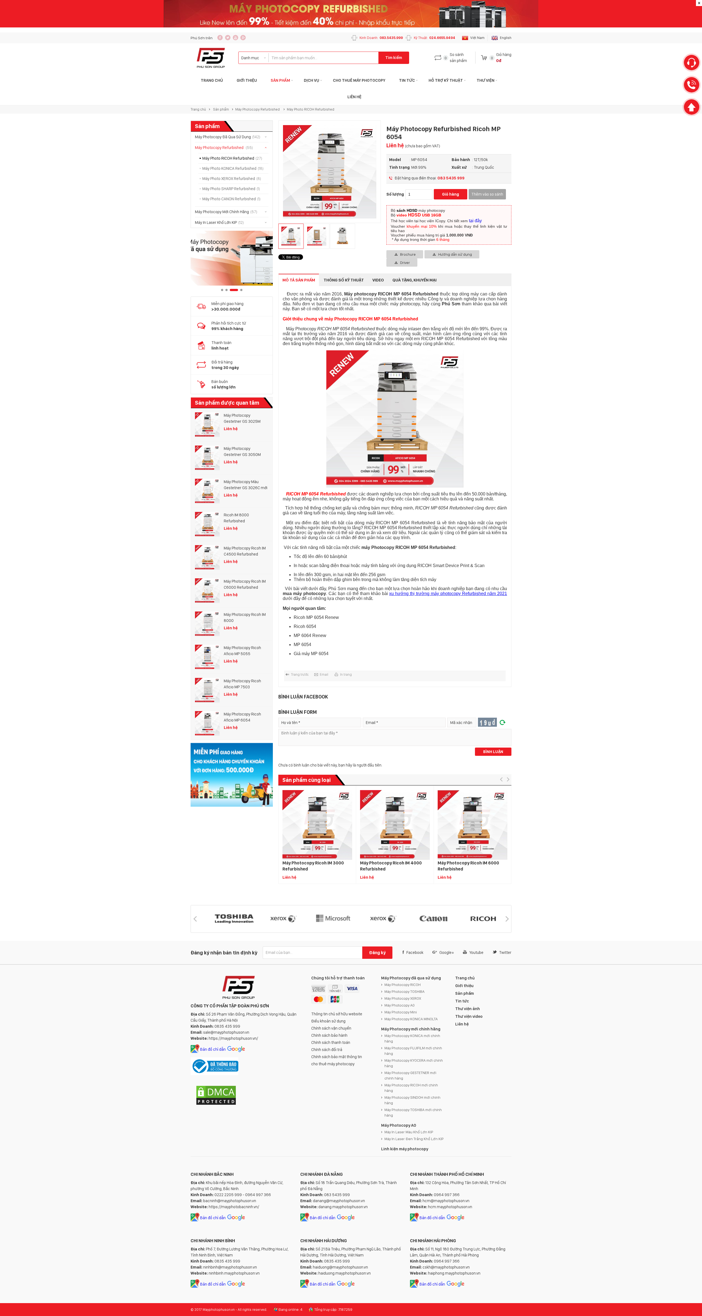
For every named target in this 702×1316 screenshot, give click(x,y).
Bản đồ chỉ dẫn (213, 1049)
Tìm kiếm (393, 57)
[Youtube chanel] (235, 37)
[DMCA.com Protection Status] (216, 1104)
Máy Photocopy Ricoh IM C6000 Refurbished (245, 584)
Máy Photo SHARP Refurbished (231, 188)
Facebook (414, 952)
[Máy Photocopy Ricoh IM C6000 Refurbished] (207, 590)
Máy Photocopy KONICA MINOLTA (411, 1019)
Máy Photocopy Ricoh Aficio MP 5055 (242, 650)
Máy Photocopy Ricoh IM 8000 (245, 617)
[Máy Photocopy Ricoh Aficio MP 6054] (207, 723)
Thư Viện (485, 80)
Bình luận (493, 751)
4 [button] (238, 290)
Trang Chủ (212, 80)
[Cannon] (445, 919)
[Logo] (211, 57)
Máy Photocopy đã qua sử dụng (411, 978)
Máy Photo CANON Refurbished (231, 198)
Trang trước (300, 674)
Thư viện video (469, 1016)
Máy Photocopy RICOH (402, 984)
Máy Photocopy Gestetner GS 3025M (242, 418)
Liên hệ (354, 96)
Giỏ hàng (450, 194)
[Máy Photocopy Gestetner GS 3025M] (207, 424)
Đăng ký (377, 952)
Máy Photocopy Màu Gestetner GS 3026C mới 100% (245, 485)
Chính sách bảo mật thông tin (336, 1056)
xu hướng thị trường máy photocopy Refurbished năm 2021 (448, 593)
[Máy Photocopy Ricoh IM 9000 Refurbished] (628, 825)
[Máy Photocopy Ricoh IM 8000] (207, 623)
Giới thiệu (247, 80)
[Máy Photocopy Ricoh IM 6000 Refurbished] (472, 825)
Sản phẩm (280, 80)
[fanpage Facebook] (220, 37)
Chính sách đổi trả (326, 1049)
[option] (232, 258)
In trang (346, 674)
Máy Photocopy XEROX (402, 998)
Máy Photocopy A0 (399, 1005)
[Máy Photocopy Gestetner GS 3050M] (207, 458)
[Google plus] (243, 37)
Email (324, 674)
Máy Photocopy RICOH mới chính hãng (411, 1088)
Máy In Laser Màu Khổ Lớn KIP (408, 1132)
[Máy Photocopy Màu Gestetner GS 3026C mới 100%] (207, 491)
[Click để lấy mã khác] (503, 722)
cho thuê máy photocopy (333, 1063)
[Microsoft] (246, 919)
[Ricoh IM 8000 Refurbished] (207, 524)
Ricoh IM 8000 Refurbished (236, 517)
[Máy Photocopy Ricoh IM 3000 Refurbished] (317, 825)
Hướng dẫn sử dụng (455, 254)
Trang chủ (198, 109)
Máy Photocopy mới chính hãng (410, 1029)
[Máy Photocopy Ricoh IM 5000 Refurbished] (162, 825)
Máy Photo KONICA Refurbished (233, 168)
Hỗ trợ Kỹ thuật (446, 80)
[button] (501, 779)
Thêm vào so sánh (487, 194)
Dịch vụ (311, 80)
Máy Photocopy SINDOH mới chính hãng (412, 1100)
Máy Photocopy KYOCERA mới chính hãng (413, 1063)
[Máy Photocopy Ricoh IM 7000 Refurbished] (550, 825)
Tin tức (407, 80)
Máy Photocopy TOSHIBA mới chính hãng (413, 1112)
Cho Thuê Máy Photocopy (359, 80)
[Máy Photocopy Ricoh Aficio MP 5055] (207, 657)
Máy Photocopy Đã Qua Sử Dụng (227, 136)
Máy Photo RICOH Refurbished (310, 109)
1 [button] (222, 290)
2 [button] (226, 290)
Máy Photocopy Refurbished (258, 109)
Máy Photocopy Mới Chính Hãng (226, 211)
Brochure (408, 254)
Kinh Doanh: (381, 38)
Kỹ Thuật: (434, 38)
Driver (405, 262)
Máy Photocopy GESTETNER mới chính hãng (410, 1075)
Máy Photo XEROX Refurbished (231, 178)
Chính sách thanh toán (330, 1042)
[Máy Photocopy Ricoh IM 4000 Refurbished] (395, 825)
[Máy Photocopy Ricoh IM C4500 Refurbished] (207, 557)
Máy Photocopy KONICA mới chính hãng (412, 1038)
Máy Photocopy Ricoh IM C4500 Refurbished (245, 551)
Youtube (476, 952)
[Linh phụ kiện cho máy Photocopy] (232, 258)
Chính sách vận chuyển (331, 1028)
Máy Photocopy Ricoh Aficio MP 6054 (242, 717)
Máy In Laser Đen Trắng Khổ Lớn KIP (414, 1139)
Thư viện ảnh (467, 1008)
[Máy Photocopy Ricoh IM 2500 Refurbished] (239, 825)
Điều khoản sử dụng (328, 1021)
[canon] (346, 919)
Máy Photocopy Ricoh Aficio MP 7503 (242, 683)
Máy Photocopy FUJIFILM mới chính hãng (413, 1051)
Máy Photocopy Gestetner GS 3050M (242, 451)
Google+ (446, 952)
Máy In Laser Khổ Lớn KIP (219, 222)
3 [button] (231, 290)
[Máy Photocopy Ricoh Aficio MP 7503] (207, 690)
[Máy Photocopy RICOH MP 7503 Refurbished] (84, 825)
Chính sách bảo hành (329, 1035)
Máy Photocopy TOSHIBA (404, 991)
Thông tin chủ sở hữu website (336, 1013)
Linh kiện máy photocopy (404, 1148)
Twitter (505, 952)
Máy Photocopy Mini (400, 1012)
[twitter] (228, 37)
